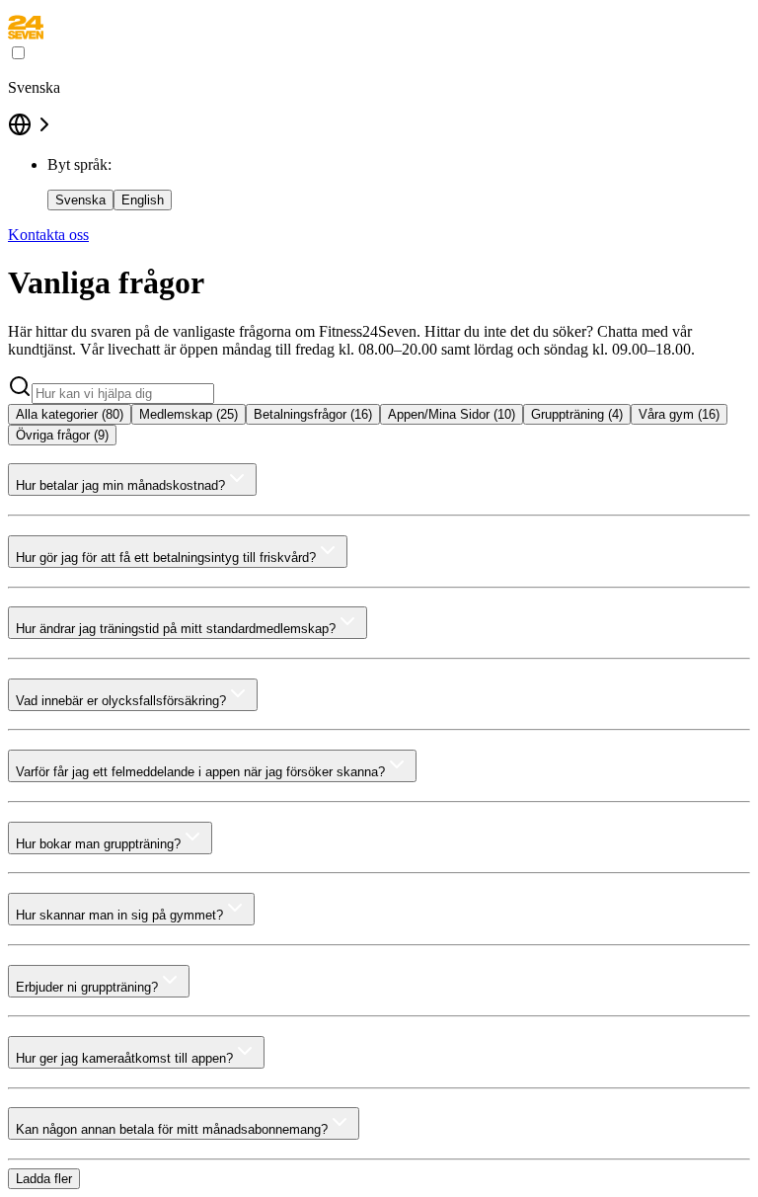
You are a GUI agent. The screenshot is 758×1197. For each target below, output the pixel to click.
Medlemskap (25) (188, 414)
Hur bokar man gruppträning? (98, 844)
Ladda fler (44, 1178)
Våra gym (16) (679, 414)
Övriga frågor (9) (62, 435)
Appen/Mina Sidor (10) (451, 414)
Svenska (80, 200)
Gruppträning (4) (577, 414)
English (142, 200)
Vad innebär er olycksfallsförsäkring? (121, 700)
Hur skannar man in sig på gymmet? (119, 915)
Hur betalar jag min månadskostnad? (120, 485)
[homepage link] (25, 34)
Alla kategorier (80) (69, 414)
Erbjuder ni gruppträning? (87, 987)
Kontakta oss (48, 234)
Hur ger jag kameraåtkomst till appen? (124, 1058)
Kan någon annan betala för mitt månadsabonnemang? (172, 1129)
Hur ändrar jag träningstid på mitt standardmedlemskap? (176, 628)
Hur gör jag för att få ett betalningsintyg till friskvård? (166, 557)
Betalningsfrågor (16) (313, 414)
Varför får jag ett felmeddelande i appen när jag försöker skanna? (200, 771)
